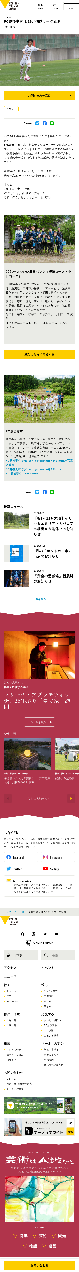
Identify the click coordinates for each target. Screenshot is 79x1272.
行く (7, 985)
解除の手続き (51, 1054)
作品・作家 (12, 1014)
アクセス (10, 967)
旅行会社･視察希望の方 (19, 1083)
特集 (24, 1235)
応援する (47, 1014)
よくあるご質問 (15, 1089)
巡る (44, 985)
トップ (7, 912)
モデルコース (14, 1001)
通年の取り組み (15, 1054)
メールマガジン (52, 1043)
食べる (47, 1001)
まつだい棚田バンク (55, 1020)
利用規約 (49, 1059)
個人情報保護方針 (54, 1064)
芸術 (43, 1235)
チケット (11, 991)
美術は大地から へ (39, 798)
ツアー (10, 996)
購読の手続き (51, 1049)
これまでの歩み (15, 1049)
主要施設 (49, 996)
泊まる (47, 1006)
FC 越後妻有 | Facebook (22, 473)
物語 (33, 1246)
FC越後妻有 (50, 1025)
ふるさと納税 (51, 1035)
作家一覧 (11, 1025)
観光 (62, 1235)
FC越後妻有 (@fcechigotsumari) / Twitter (34, 469)
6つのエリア (51, 991)
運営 (53, 1246)
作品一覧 (11, 1020)
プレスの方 (13, 1078)
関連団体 (11, 1059)
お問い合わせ (13, 1072)
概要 (7, 1043)
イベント (11, 108)
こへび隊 (49, 1030)
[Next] (71, 798)
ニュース (8, 17)
